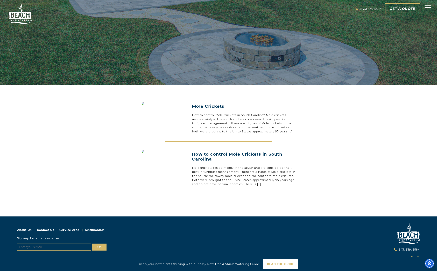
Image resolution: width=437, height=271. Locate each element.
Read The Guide (280, 264)
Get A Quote (402, 9)
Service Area (69, 230)
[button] (428, 7)
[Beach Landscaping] (20, 13)
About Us (24, 230)
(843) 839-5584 (370, 9)
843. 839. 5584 (409, 249)
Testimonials (94, 230)
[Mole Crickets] (165, 103)
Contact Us (45, 230)
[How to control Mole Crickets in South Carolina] (165, 151)
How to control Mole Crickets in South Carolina (237, 157)
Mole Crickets (208, 106)
